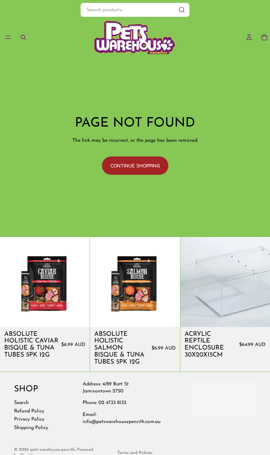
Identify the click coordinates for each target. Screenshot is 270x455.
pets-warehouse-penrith (52, 450)
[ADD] (79, 316)
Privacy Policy (29, 419)
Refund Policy (29, 411)
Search (21, 402)
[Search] (23, 37)
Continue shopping (135, 165)
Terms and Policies (135, 453)
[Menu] (8, 37)
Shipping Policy (31, 427)
